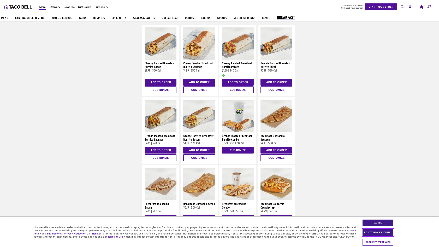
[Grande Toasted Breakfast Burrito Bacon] (199, 131)
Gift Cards (84, 7)
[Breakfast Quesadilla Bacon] (160, 199)
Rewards (69, 7)
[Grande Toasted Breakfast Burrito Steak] (276, 58)
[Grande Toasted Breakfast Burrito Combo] (238, 131)
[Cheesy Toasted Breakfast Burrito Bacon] (160, 58)
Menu (42, 7)
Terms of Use (115, 236)
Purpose (99, 7)
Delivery (55, 7)
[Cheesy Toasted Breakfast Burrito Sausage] (199, 58)
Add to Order (160, 82)
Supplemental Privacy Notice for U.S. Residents (75, 233)
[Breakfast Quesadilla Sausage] (276, 131)
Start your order (381, 6)
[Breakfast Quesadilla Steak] (199, 199)
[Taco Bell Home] (18, 7)
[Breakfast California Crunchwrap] (276, 199)
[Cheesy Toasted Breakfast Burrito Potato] (238, 58)
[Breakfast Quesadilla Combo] (238, 199)
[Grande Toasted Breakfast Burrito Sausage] (160, 131)
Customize (161, 90)
